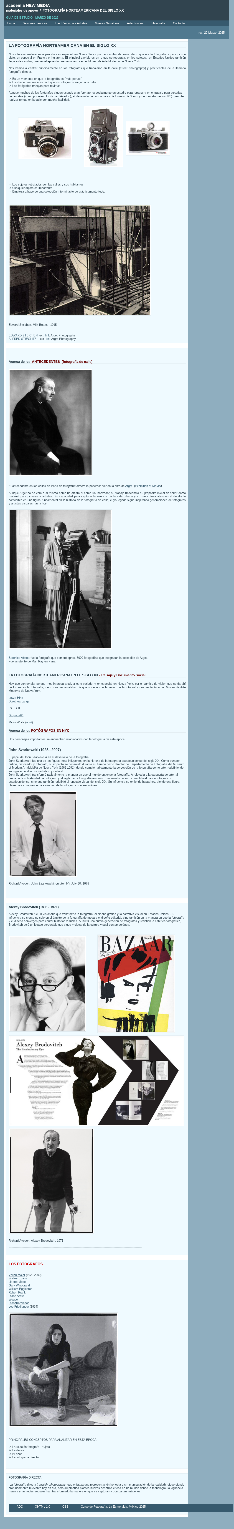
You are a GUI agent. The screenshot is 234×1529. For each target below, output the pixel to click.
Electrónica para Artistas (71, 23)
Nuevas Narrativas (107, 23)
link (47, 335)
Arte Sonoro (135, 23)
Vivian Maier (17, 1275)
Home (11, 23)
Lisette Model (17, 1281)
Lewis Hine (16, 697)
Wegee (13, 1299)
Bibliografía (157, 23)
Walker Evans (18, 1278)
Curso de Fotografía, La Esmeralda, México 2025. (114, 1506)
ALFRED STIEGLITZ (22, 339)
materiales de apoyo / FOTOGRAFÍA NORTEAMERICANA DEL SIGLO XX (65, 10)
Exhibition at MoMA (148, 486)
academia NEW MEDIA (28, 5)
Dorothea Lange (19, 701)
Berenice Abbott (19, 657)
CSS (65, 1506)
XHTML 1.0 (42, 1506)
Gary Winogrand (19, 1285)
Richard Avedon (19, 1303)
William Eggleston (20, 1289)
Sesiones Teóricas (35, 23)
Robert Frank (17, 1292)
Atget (128, 486)
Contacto (179, 23)
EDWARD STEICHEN (23, 335)
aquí (29, 722)
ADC (20, 1506)
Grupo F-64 (16, 715)
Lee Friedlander (19, 1306)
